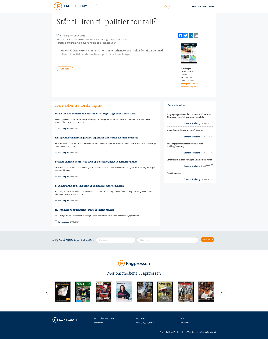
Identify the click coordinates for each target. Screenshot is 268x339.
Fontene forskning (192, 123)
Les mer (65, 68)
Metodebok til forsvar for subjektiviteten (185, 130)
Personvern (98, 323)
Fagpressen (140, 318)
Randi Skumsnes (174, 173)
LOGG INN (196, 6)
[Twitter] (185, 35)
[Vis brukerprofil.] (189, 53)
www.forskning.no (188, 86)
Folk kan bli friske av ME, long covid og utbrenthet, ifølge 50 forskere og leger (96, 161)
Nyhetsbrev (208, 6)
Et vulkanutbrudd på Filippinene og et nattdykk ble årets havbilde (89, 185)
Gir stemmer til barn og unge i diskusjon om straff (189, 160)
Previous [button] (46, 292)
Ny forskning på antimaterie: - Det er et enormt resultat (84, 209)
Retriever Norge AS (181, 332)
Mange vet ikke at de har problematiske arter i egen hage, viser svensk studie (95, 113)
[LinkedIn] (191, 35)
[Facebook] (180, 35)
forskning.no (63, 128)
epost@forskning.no (189, 83)
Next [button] (222, 292)
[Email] (196, 35)
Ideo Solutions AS (208, 332)
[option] (62, 291)
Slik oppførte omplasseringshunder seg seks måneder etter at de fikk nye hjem (96, 137)
